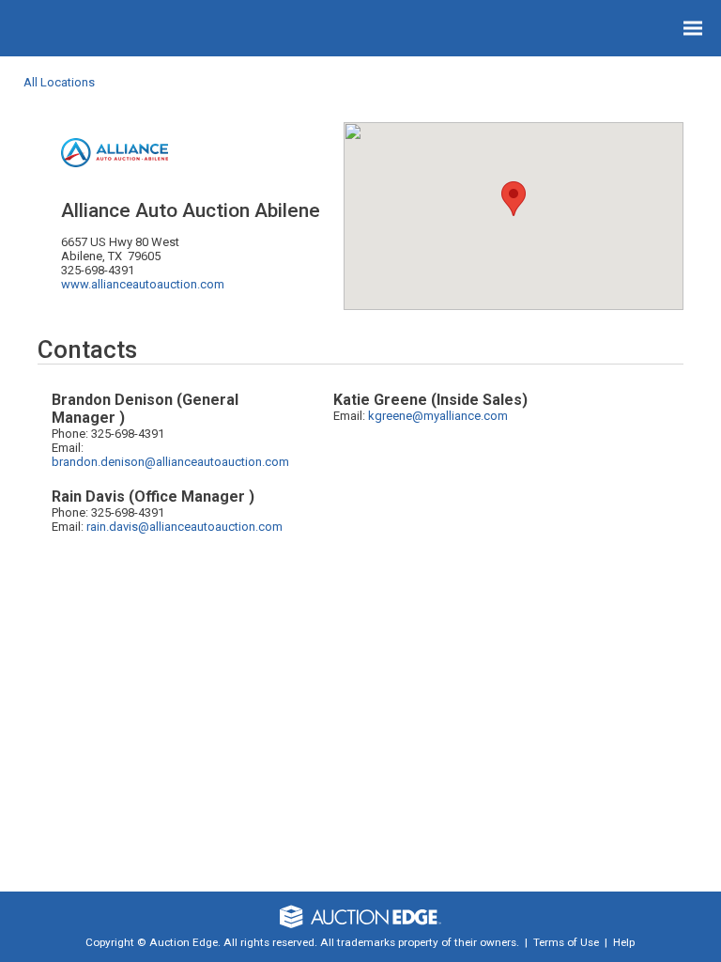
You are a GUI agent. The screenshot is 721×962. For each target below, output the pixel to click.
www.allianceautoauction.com (142, 284)
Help (624, 942)
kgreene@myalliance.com (438, 416)
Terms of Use (566, 942)
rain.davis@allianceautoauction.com (184, 527)
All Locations (59, 82)
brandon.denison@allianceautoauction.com (170, 462)
